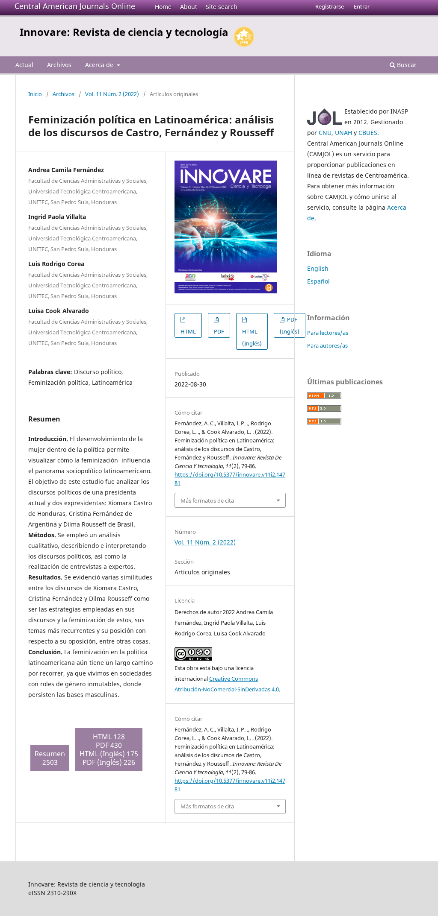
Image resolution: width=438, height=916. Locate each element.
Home (163, 7)
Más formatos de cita (207, 500)
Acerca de (100, 65)
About (188, 7)
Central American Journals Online (75, 6)
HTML (188, 331)
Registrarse (329, 6)
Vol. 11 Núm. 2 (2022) (112, 94)
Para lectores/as (327, 333)
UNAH (343, 133)
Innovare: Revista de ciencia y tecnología (124, 32)
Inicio (35, 94)
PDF (219, 331)
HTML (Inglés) (252, 337)
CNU (325, 133)
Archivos (59, 65)
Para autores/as (327, 345)
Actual (24, 65)
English (317, 268)
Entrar (362, 6)
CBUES (367, 133)
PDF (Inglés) (289, 325)
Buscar (406, 65)
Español (318, 281)
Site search (221, 7)
